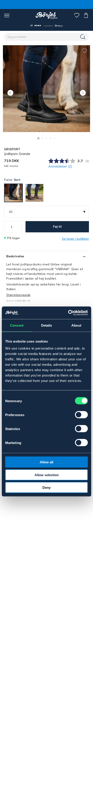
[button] (46, 25)
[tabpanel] (46, 88)
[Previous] (10, 93)
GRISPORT (12, 149)
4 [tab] (51, 138)
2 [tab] (42, 138)
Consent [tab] (16, 325)
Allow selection (47, 475)
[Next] (83, 93)
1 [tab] (38, 138)
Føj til (57, 226)
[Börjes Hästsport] (47, 15)
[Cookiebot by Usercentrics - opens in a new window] (68, 313)
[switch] (81, 414)
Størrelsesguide (18, 295)
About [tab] (76, 325)
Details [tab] (46, 325)
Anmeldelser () (60, 166)
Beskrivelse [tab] (15, 256)
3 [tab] (46, 138)
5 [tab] (55, 138)
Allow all (46, 462)
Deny (46, 487)
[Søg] (83, 37)
